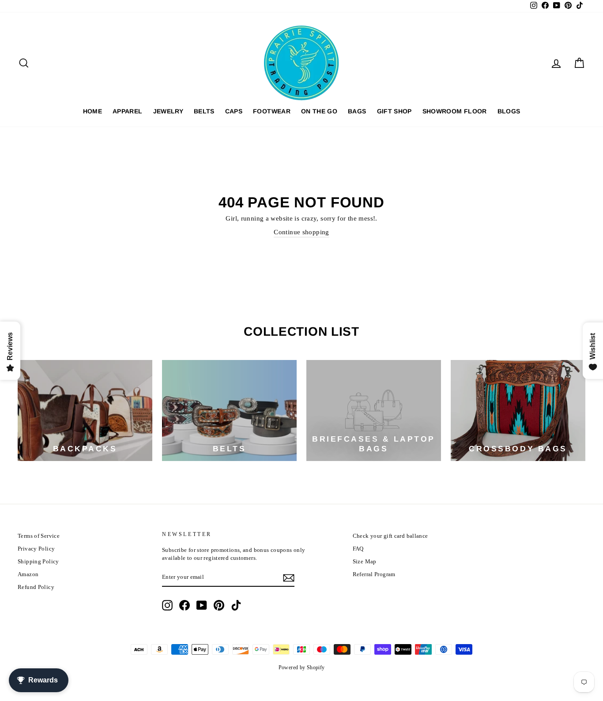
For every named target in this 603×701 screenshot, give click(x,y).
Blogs (508, 111)
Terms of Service (39, 536)
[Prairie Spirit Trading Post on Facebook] (184, 605)
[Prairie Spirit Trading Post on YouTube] (201, 605)
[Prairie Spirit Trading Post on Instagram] (167, 605)
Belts (204, 111)
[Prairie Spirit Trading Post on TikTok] (236, 605)
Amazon (28, 574)
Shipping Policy (38, 562)
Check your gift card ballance (390, 536)
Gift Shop (394, 111)
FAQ (358, 549)
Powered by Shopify (302, 667)
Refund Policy (36, 587)
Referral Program (374, 574)
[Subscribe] (288, 578)
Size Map (365, 562)
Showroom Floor (454, 111)
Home (92, 111)
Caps (233, 111)
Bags (357, 111)
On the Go (319, 111)
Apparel (127, 111)
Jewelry (168, 111)
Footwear (271, 111)
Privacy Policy (36, 549)
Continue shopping (301, 232)
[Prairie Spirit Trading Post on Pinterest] (219, 605)
